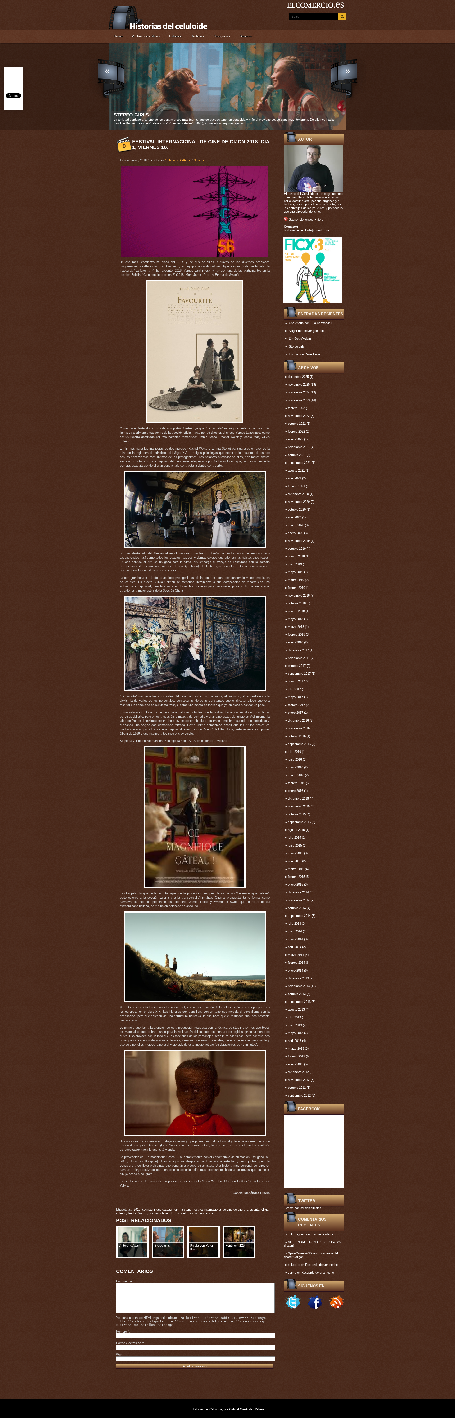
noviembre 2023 (299, 400)
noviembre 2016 (299, 728)
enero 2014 (295, 970)
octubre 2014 (297, 908)
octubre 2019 (297, 548)
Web (119, 1354)
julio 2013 (294, 1017)
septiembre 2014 (299, 916)
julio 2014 (294, 923)
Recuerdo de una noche (321, 1264)
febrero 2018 (296, 634)
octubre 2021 (297, 455)
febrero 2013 (296, 1056)
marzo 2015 (296, 869)
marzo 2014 (296, 955)
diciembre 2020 (298, 494)
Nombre (122, 1331)
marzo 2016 (296, 775)
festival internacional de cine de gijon (218, 1209)
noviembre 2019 (299, 541)
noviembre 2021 (299, 447)
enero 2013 (295, 1064)
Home (118, 36)
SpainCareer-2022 (300, 1253)
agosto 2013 (296, 1009)
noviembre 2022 (299, 416)
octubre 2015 (297, 814)
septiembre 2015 (299, 822)
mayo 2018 (295, 619)
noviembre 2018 (299, 595)
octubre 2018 (297, 603)
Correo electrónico (129, 1343)
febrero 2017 (296, 705)
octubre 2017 (297, 666)
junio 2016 (295, 759)
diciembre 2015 (298, 798)
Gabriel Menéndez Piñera (306, 219)
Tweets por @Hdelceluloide (302, 1208)
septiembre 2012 (299, 1095)
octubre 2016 (297, 736)
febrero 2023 (296, 408)
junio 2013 (295, 1025)
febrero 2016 (296, 783)
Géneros (245, 36)
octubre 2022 (297, 423)
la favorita (252, 1209)
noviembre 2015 (299, 806)
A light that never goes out (307, 331)
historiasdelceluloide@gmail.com (306, 230)
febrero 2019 (296, 587)
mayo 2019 (295, 572)
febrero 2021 (296, 486)
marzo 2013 (296, 1048)
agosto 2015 (296, 830)
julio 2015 (294, 837)
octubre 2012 (297, 1087)
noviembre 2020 (299, 502)
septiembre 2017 (299, 673)
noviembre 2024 (299, 392)
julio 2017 (294, 689)
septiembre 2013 (299, 1001)
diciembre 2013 (298, 978)
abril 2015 (294, 861)
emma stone (182, 1209)
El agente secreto (139, 114)
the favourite (178, 1213)
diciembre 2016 (298, 720)
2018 (137, 1209)
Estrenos (175, 36)
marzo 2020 (296, 525)
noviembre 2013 (299, 986)
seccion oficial (158, 1213)
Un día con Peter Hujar (304, 354)
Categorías (221, 36)
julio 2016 (294, 752)
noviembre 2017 (299, 658)
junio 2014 (295, 931)
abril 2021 (294, 478)
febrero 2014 (296, 962)
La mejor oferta (322, 1234)
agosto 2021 (296, 470)
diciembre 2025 (298, 377)
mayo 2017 (295, 697)
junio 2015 (295, 845)
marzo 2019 (296, 580)
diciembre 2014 (298, 892)
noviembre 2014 (299, 900)
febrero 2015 (296, 876)
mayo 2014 (295, 939)
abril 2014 (294, 947)
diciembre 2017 (298, 650)
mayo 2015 (295, 853)
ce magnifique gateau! (157, 1209)
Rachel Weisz (137, 1213)
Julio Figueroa (297, 1234)
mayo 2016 (295, 767)
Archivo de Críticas (177, 160)
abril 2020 (294, 517)
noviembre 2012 (299, 1080)
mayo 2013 (295, 1033)
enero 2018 (295, 642)
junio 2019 (295, 564)
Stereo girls (297, 346)
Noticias (198, 36)
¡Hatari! (289, 1245)
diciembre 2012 (298, 1072)
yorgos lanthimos (201, 1213)
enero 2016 (295, 791)
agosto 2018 (296, 611)
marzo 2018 (296, 627)
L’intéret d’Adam (300, 338)
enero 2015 (295, 884)
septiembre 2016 (299, 744)
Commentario (125, 1281)
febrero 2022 (296, 431)
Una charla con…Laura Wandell (310, 323)
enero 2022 (295, 439)
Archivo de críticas (146, 36)
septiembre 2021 (299, 462)
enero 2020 (295, 533)
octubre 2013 (297, 994)
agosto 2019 (296, 556)
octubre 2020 (297, 509)
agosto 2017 (296, 681)
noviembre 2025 (299, 384)
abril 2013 (294, 1041)
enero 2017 (295, 712)
